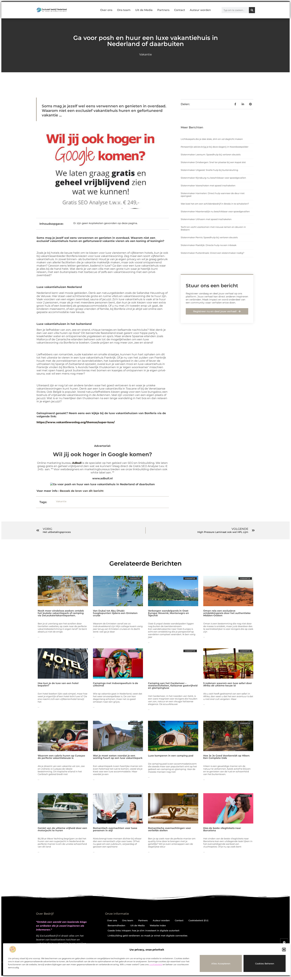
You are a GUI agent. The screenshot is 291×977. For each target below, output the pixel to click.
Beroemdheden (116, 925)
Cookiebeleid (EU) (198, 920)
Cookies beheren (264, 963)
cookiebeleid (155, 964)
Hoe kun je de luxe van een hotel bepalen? (58, 684)
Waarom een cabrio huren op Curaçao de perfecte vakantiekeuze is (61, 756)
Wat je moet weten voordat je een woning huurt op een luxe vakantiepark (117, 756)
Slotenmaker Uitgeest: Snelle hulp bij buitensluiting (209, 170)
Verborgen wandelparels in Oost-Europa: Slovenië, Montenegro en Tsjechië (168, 613)
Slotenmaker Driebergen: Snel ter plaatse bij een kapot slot (213, 162)
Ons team (124, 10)
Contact (179, 10)
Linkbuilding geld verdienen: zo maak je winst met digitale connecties (147, 935)
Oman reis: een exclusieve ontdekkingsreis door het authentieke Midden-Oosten (227, 613)
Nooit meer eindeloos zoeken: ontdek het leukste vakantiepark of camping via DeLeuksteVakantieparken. (61, 613)
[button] (284, 949)
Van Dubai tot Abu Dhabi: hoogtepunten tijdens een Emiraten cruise (115, 613)
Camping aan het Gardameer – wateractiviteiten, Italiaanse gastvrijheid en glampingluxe (173, 685)
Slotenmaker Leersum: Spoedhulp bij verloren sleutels (210, 154)
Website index (158, 925)
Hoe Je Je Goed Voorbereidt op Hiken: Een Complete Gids (226, 756)
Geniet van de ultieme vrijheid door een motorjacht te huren (62, 829)
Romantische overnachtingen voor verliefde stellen (169, 829)
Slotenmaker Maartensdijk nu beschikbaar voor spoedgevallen (215, 211)
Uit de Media (144, 10)
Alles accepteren (220, 963)
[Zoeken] (252, 10)
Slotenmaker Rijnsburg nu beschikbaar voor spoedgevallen (213, 177)
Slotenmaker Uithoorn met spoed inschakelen (206, 219)
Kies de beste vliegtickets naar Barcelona (222, 829)
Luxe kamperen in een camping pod (170, 755)
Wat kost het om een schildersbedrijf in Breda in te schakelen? (215, 203)
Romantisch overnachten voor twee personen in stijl (115, 829)
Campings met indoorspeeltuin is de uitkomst (115, 684)
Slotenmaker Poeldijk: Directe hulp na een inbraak (208, 245)
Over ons (106, 10)
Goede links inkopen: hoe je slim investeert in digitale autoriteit (143, 930)
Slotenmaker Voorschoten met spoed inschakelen (208, 185)
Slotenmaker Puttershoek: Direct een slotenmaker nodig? (212, 253)
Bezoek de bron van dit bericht (82, 490)
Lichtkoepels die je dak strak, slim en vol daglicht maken (212, 139)
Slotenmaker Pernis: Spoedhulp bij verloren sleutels (209, 237)
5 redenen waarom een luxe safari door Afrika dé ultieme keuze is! (227, 684)
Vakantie (145, 54)
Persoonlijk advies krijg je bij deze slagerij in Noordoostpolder (214, 146)
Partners (163, 10)
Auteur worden (200, 10)
